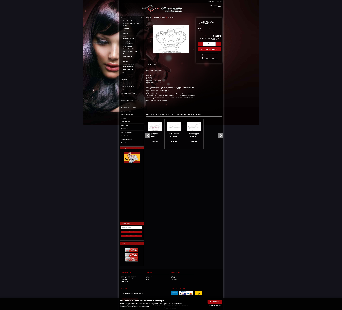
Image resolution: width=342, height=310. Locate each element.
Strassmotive (126, 36)
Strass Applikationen (128, 69)
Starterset (123, 72)
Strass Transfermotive (128, 38)
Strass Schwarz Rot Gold (127, 86)
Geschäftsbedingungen (127, 278)
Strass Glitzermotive (128, 66)
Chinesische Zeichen (126, 111)
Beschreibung (152, 64)
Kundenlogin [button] (211, 1)
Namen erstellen (125, 83)
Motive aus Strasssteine (129, 48)
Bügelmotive (126, 28)
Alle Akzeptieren (214, 301)
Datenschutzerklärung (143, 306)
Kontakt (173, 278)
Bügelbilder (125, 26)
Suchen (131, 232)
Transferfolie (124, 125)
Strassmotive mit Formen (129, 59)
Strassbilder (126, 33)
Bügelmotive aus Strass (127, 17)
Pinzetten (123, 118)
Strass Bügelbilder (127, 56)
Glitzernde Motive (127, 54)
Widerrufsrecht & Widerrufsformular (134, 293)
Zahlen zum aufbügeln (126, 104)
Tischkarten (124, 90)
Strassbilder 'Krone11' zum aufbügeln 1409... (155, 134)
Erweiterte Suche (131, 236)
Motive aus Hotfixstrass (128, 64)
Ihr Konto (148, 278)
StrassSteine (124, 142)
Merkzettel (219, 1)
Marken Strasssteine (126, 139)
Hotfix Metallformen (126, 135)
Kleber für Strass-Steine (127, 114)
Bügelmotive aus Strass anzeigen (131, 20)
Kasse (147, 279)
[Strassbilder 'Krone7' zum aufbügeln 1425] (171, 39)
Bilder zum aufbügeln (128, 43)
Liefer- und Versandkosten (128, 276)
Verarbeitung (124, 281)
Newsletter (174, 279)
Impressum (174, 276)
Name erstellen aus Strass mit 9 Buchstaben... (174, 134)
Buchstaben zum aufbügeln (128, 93)
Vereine (123, 75)
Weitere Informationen (214, 305)
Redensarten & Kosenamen (128, 97)
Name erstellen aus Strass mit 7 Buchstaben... (193, 134)
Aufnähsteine (124, 128)
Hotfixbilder (125, 61)
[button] (200, 44)
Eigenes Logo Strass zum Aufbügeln (132, 23)
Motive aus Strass (127, 46)
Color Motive (124, 79)
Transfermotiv (126, 41)
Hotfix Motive (126, 31)
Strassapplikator (125, 121)
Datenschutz (124, 279)
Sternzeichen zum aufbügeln (128, 107)
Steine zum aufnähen (126, 132)
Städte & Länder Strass (127, 100)
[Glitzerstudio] (162, 9)
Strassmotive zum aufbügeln (130, 51)
